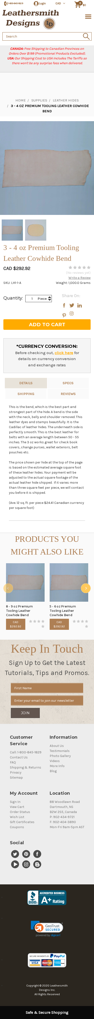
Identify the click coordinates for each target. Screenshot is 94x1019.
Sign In (15, 802)
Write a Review (79, 278)
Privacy (15, 772)
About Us (57, 746)
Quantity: (13, 298)
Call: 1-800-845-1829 (25, 752)
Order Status (20, 812)
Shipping (26, 394)
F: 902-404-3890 (63, 822)
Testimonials (60, 751)
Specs (68, 383)
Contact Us (19, 757)
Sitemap (16, 777)
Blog (53, 771)
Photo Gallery (60, 756)
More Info (57, 766)
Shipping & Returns (25, 767)
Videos (55, 761)
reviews (68, 394)
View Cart (17, 807)
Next (86, 588)
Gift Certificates (22, 822)
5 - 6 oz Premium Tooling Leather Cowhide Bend (63, 611)
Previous (8, 588)
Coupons (17, 827)
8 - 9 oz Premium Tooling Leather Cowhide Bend (19, 611)
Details (26, 383)
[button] (47, 928)
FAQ (13, 762)
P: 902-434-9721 (62, 817)
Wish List (17, 817)
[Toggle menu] (87, 16)
